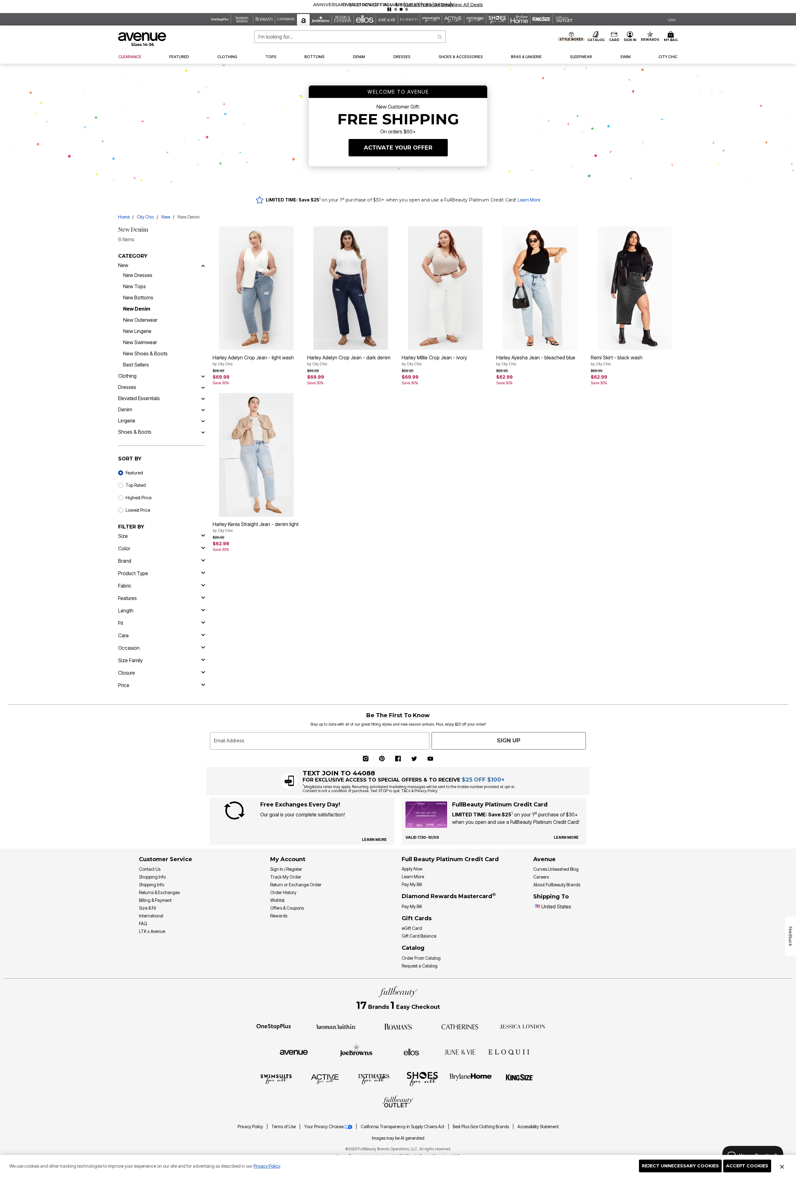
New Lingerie (137, 331)
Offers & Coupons (287, 908)
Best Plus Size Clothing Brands (481, 1126)
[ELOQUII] (508, 1051)
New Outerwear (140, 320)
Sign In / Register (286, 869)
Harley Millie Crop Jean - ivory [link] (434, 360)
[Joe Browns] (356, 1051)
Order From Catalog (421, 958)
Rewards (278, 915)
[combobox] (350, 36)
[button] (413, 4)
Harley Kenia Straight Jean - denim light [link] (255, 527)
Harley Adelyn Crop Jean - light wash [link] (253, 360)
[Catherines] (460, 1026)
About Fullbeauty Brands (556, 884)
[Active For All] (325, 1079)
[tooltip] (220, 19)
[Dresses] (203, 387)
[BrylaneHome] (471, 1079)
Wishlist (277, 900)
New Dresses (137, 275)
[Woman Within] (336, 1026)
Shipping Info (151, 884)
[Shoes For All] (422, 1079)
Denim (125, 409)
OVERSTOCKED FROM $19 (372, 4)
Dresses (127, 387)
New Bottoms (138, 297)
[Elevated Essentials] (203, 398)
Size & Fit (147, 908)
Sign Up (509, 740)
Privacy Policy (266, 1166)
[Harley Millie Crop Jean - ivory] (445, 288)
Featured (134, 472)
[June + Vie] (460, 1052)
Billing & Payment (155, 900)
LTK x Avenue (152, 931)
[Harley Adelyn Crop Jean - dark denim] (350, 288)
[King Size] (520, 1079)
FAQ (143, 923)
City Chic (145, 216)
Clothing (127, 376)
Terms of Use (284, 1126)
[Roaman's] (398, 1026)
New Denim (136, 309)
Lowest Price (138, 510)
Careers (541, 876)
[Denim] (203, 409)
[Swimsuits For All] (276, 1079)
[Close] (782, 1166)
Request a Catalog (419, 965)
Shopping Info (152, 876)
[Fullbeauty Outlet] (398, 1102)
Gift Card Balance (419, 936)
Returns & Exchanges (159, 892)
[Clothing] (203, 376)
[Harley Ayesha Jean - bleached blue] (539, 288)
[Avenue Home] (142, 39)
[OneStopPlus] (274, 1026)
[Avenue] (294, 1052)
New (165, 216)
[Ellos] (411, 1052)
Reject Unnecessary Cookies (680, 1166)
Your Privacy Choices (324, 1126)
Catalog (413, 947)
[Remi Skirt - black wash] (634, 288)
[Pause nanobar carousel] (389, 9)
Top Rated (136, 485)
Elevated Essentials (139, 398)
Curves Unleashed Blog (556, 869)
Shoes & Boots (134, 432)
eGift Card (412, 928)
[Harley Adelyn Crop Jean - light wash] (256, 288)
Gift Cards (417, 918)
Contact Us (149, 869)
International (151, 915)
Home (124, 216)
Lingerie (126, 421)
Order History (283, 892)
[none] (256, 288)
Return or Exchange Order (296, 884)
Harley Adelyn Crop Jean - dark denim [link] (349, 360)
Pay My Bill (412, 884)
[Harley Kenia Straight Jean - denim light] (256, 455)
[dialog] (672, 19)
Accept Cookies (747, 1166)
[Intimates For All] (373, 1079)
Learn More (529, 199)
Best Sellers (136, 365)
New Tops (134, 286)
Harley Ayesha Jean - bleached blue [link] (535, 360)
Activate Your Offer (398, 147)
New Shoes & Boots (145, 353)
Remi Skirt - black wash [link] (616, 360)
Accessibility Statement (538, 1126)
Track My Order (285, 876)
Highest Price (138, 497)
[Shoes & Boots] (203, 432)
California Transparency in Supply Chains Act (403, 1126)
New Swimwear (140, 342)
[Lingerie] (203, 420)
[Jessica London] (522, 1026)
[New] (203, 265)
